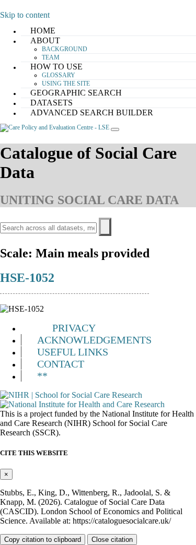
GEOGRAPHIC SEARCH (76, 92)
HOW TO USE (56, 66)
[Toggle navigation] (115, 129)
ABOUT (45, 40)
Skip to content (25, 14)
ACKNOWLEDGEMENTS (94, 340)
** (42, 376)
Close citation (112, 539)
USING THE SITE (66, 83)
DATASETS (51, 102)
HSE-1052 (27, 278)
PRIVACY (74, 328)
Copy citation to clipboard (42, 539)
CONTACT (60, 364)
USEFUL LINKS (72, 352)
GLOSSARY (58, 75)
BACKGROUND (64, 49)
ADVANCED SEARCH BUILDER (91, 112)
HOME (42, 30)
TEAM (51, 57)
